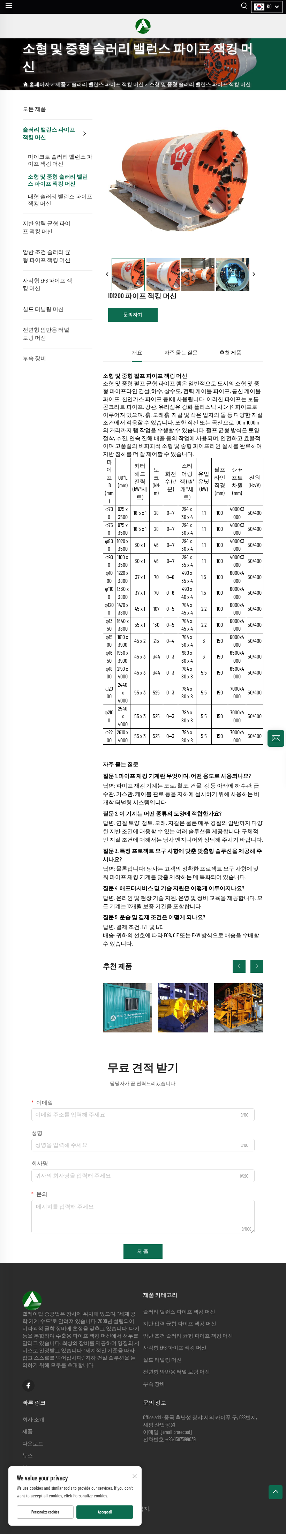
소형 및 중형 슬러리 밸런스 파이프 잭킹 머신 (200, 84)
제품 (60, 84)
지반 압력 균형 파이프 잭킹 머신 (46, 227)
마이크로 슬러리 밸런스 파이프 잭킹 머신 (60, 160)
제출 (143, 1251)
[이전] (107, 274)
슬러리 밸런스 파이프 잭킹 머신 (108, 84)
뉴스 (27, 1455)
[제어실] (127, 1007)
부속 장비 (34, 358)
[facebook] (28, 1385)
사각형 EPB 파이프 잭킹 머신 (47, 284)
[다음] (253, 274)
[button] (239, 966)
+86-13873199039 (181, 1439)
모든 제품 (34, 109)
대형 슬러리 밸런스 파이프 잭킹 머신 (60, 200)
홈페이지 (39, 84)
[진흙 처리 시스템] (238, 1007)
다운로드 (32, 1443)
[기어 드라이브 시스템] (183, 1007)
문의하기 (133, 315)
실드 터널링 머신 (43, 309)
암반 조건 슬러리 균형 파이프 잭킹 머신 (46, 256)
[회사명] (143, 26)
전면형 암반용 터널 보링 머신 (46, 333)
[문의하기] (276, 738)
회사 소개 (33, 1419)
